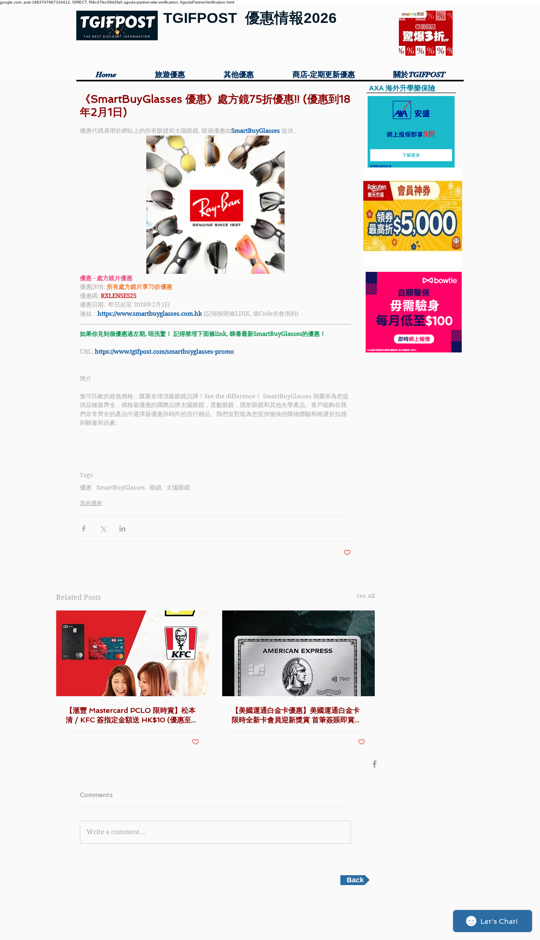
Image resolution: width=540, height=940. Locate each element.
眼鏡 (156, 487)
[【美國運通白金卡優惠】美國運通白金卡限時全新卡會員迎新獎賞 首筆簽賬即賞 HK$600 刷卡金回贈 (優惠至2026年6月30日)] (298, 653)
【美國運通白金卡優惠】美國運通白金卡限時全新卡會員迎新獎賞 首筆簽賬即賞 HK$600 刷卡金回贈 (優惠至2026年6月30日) (298, 715)
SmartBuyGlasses (120, 487)
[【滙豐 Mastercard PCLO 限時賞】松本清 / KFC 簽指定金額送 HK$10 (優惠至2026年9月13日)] (132, 653)
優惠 (86, 487)
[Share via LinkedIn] (122, 528)
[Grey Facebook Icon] (375, 764)
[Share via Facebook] (83, 528)
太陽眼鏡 (178, 487)
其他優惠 (91, 503)
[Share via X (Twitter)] (103, 528)
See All (366, 595)
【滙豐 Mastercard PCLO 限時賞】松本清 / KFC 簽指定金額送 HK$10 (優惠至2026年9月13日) (131, 715)
